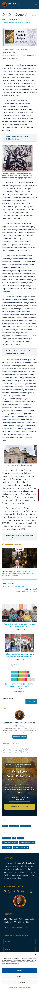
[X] (18, 891)
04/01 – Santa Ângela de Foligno (20, 23)
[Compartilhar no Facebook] (4, 750)
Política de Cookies (12, 987)
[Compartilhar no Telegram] (16, 750)
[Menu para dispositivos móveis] (35, 4)
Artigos (5, 55)
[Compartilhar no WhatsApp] (21, 750)
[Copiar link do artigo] (27, 750)
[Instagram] (9, 891)
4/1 (14, 571)
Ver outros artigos (19, 737)
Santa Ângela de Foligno (17, 573)
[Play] (19, 557)
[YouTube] (22, 891)
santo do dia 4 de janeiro (10, 575)
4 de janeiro (9, 571)
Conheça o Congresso (19, 807)
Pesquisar (31, 701)
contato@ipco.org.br (19, 927)
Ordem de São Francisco (10, 842)
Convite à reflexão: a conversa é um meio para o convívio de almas (19, 625)
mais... (31, 733)
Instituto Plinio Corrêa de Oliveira (15, 49)
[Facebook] (5, 891)
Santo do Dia (15, 55)
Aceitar (19, 971)
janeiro (18, 571)
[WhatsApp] (31, 891)
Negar (19, 976)
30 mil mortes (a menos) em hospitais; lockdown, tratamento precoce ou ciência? (19, 686)
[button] (36, 955)
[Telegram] (13, 891)
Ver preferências (19, 982)
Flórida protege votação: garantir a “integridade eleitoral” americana (20, 655)
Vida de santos (28, 55)
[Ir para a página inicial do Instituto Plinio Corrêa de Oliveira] (19, 901)
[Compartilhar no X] (10, 750)
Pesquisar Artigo (7, 698)
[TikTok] (26, 891)
